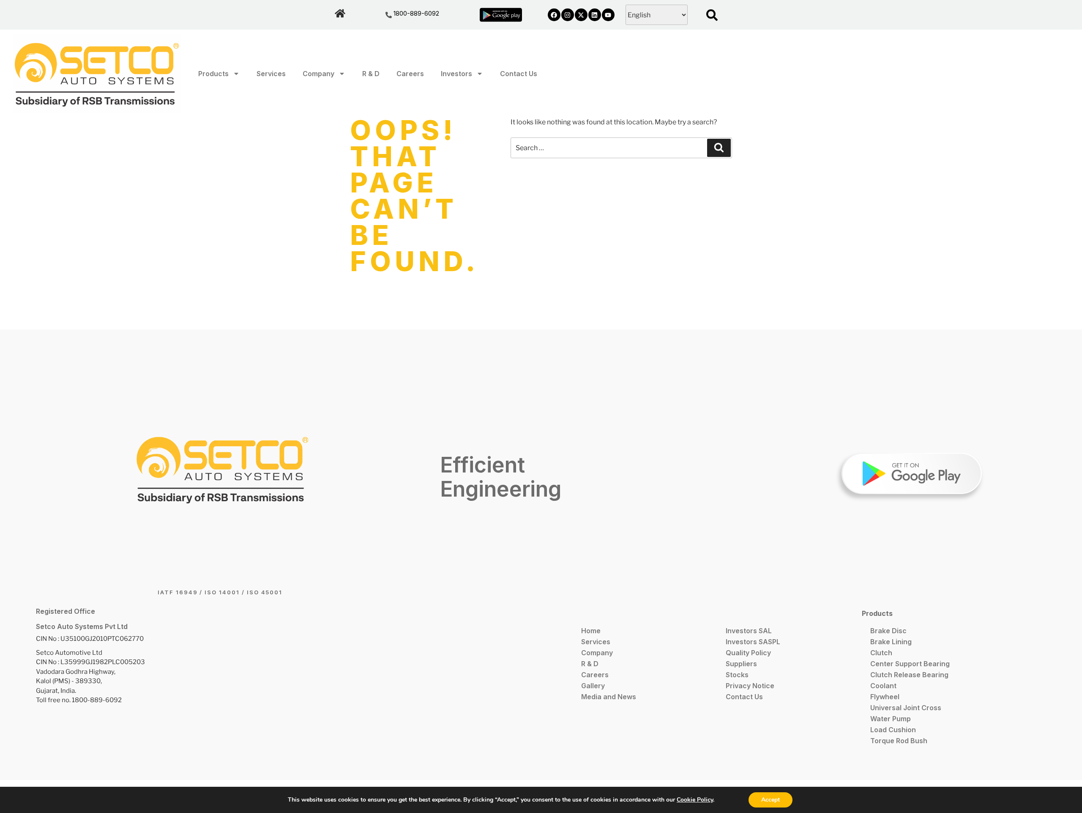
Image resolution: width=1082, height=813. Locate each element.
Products (213, 73)
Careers (410, 73)
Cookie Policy (695, 800)
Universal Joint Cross (905, 707)
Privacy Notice (750, 685)
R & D (371, 73)
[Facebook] (554, 14)
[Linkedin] (594, 14)
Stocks (737, 674)
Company (318, 73)
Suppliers (741, 663)
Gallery (593, 685)
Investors (456, 73)
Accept (770, 800)
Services (271, 73)
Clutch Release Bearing (909, 674)
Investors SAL (749, 630)
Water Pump (890, 718)
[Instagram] (567, 14)
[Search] (719, 148)
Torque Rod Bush (898, 740)
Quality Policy (748, 652)
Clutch (881, 652)
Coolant (883, 685)
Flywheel (884, 696)
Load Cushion (893, 729)
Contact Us (518, 73)
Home (591, 630)
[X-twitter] (581, 14)
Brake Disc (888, 630)
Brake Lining (891, 641)
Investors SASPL (753, 641)
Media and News (608, 696)
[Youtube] (608, 14)
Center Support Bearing (910, 663)
